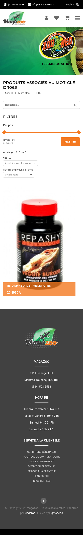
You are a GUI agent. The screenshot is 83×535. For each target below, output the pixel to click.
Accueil (9, 93)
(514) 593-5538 (16, 4)
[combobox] (20, 163)
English (70, 4)
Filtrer (70, 141)
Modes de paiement (42, 461)
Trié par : (7, 158)
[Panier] (67, 17)
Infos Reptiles (42, 480)
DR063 (38, 93)
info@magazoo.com (43, 4)
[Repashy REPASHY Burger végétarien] (39, 241)
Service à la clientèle (42, 471)
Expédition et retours (42, 466)
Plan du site (41, 476)
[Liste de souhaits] (56, 17)
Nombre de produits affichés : (18, 169)
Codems (30, 513)
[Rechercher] (74, 105)
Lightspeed (56, 513)
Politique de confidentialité (42, 456)
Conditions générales (41, 451)
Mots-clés (24, 93)
